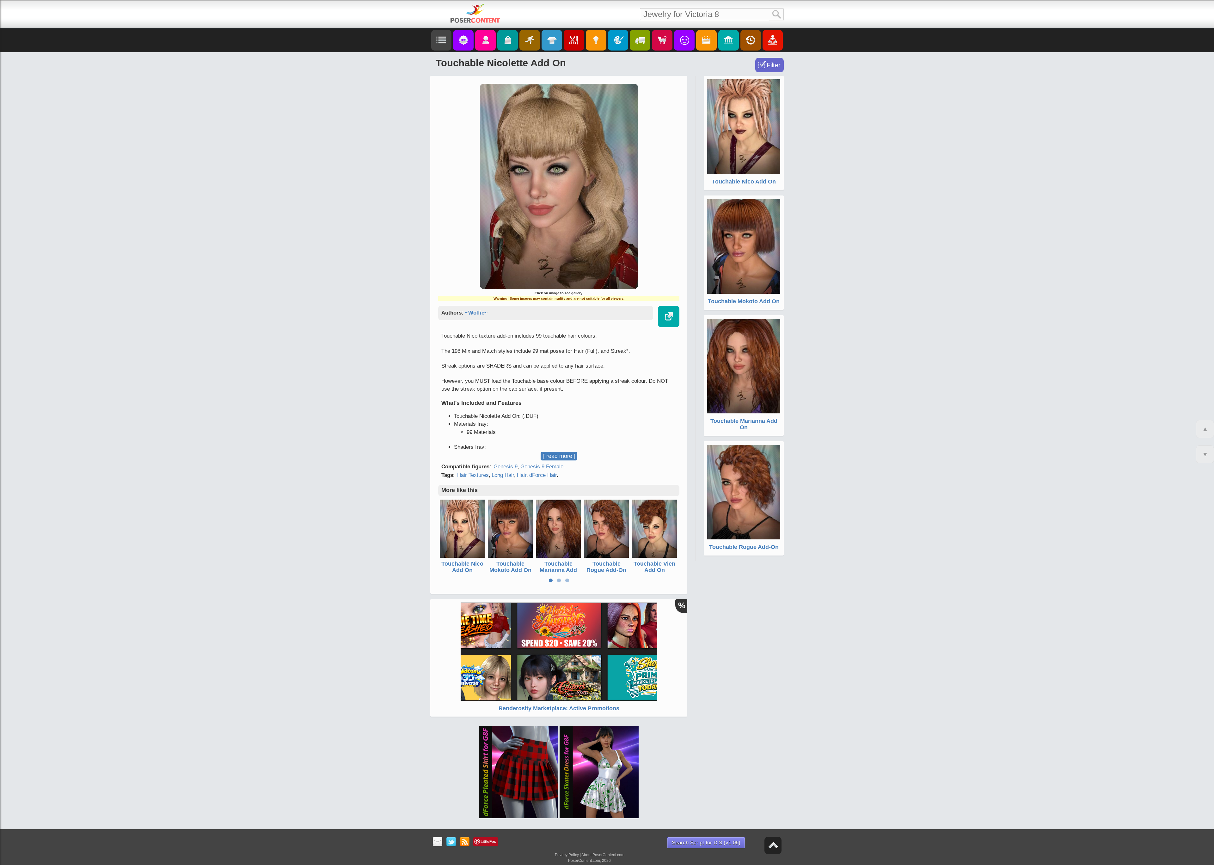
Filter (774, 65)
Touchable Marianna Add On (558, 570)
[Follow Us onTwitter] (451, 842)
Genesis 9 (506, 467)
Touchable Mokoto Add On (510, 567)
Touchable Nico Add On (462, 567)
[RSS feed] (465, 842)
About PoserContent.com (602, 855)
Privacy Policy (567, 855)
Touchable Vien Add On (654, 567)
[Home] (475, 13)
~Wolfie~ (476, 313)
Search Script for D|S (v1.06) (706, 843)
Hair (521, 475)
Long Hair (503, 475)
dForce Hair (543, 475)
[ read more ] (559, 456)
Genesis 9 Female (541, 467)
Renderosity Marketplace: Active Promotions (559, 708)
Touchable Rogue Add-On (606, 567)
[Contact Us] (437, 842)
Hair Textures (473, 475)
